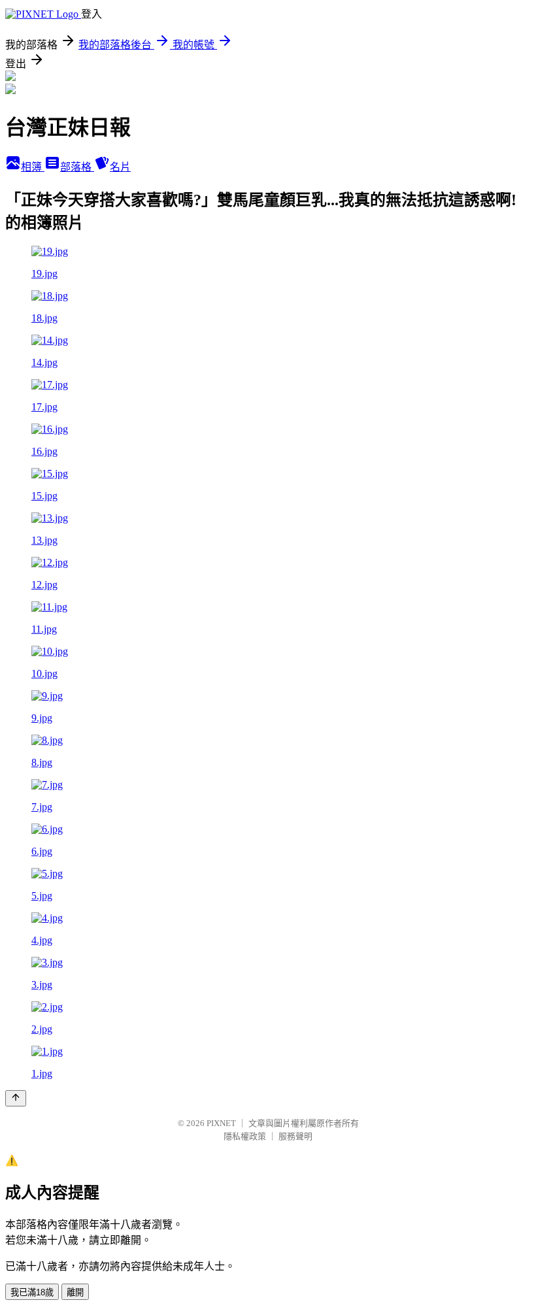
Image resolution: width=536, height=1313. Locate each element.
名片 (120, 167)
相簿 (32, 167)
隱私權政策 (245, 1136)
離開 (75, 1292)
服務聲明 (295, 1136)
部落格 (77, 167)
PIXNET (221, 1123)
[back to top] (15, 1098)
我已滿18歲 (32, 1292)
